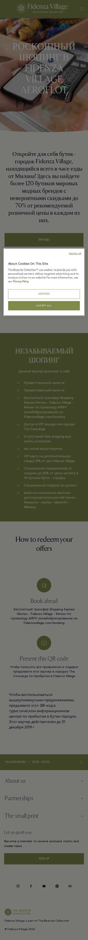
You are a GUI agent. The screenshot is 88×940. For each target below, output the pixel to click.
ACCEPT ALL (44, 305)
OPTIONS (44, 294)
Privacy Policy (21, 281)
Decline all (75, 253)
